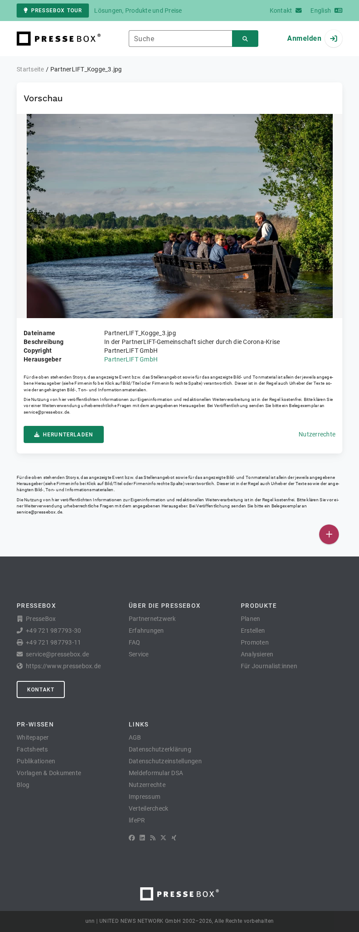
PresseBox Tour (56, 10)
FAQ (135, 642)
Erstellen (253, 630)
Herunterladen (68, 435)
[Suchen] (245, 38)
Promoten (255, 642)
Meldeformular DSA (156, 772)
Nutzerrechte (317, 434)
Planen (250, 618)
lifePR (137, 820)
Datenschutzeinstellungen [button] (165, 761)
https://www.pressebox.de (63, 666)
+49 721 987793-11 (53, 642)
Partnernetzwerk (152, 618)
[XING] (174, 837)
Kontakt (40, 690)
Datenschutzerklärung (160, 749)
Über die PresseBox (165, 605)
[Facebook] (132, 837)
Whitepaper (33, 737)
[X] (163, 837)
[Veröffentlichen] (329, 534)
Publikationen (36, 761)
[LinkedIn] (142, 837)
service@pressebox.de (46, 412)
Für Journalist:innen (269, 666)
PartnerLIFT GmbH (131, 359)
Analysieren (257, 654)
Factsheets (32, 749)
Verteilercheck (149, 808)
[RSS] (152, 837)
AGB (135, 737)
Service (139, 654)
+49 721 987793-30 (53, 630)
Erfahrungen (146, 630)
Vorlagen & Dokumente (49, 772)
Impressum (144, 796)
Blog (23, 784)
